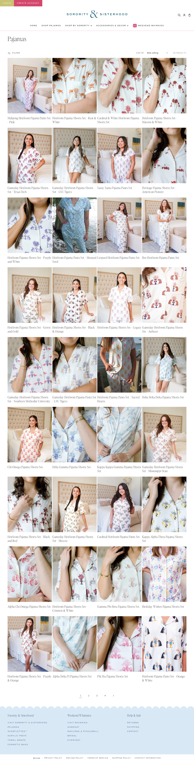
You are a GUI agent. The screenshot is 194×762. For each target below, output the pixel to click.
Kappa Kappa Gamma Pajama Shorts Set (119, 469)
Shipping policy (121, 758)
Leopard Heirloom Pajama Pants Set (118, 258)
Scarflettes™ (17, 731)
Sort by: (140, 52)
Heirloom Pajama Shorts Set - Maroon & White (159, 120)
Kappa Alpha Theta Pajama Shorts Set (162, 539)
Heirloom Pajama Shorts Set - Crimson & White (69, 608)
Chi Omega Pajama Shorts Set (25, 467)
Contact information (148, 758)
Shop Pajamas (51, 25)
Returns (133, 723)
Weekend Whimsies (151, 25)
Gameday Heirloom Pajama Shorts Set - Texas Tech (28, 190)
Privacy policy (53, 758)
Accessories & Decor (111, 25)
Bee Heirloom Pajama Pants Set (160, 258)
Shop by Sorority (77, 25)
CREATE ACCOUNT (28, 3)
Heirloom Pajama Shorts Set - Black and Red (29, 539)
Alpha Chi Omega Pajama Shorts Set (29, 606)
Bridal (72, 736)
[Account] (184, 15)
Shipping (133, 727)
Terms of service (97, 758)
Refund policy (75, 758)
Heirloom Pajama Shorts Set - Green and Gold (29, 329)
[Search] (179, 15)
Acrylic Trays (17, 736)
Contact (133, 731)
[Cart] (189, 15)
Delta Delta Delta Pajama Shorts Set (163, 397)
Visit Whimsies (77, 723)
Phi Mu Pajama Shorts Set (112, 676)
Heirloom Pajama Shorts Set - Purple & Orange (29, 678)
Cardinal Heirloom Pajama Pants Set (118, 537)
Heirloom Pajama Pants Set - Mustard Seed (74, 259)
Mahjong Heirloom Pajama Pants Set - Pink (29, 120)
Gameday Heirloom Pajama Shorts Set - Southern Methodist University (29, 399)
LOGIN (7, 3)
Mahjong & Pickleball (83, 731)
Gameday (73, 727)
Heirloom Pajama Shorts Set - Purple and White (29, 259)
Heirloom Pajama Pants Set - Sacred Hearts (118, 399)
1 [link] (80, 695)
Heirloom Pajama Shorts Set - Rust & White (74, 120)
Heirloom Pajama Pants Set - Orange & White (163, 678)
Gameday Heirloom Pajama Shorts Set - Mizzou (72, 539)
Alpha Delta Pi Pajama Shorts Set (72, 676)
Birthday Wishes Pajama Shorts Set (163, 606)
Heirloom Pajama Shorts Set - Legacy (119, 327)
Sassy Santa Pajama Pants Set (114, 188)
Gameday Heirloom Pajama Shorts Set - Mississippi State (162, 469)
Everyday (73, 740)
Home (33, 25)
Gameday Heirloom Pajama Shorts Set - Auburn (162, 329)
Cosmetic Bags (18, 744)
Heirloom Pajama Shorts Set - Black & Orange (73, 329)
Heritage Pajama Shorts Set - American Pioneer (159, 190)
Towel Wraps (17, 740)
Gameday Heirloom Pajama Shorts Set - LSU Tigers (72, 190)
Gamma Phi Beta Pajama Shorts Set (118, 606)
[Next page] (113, 695)
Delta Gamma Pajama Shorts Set (71, 467)
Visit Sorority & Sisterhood (27, 723)
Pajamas (13, 727)
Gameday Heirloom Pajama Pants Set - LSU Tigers (74, 399)
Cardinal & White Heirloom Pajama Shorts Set (118, 120)
